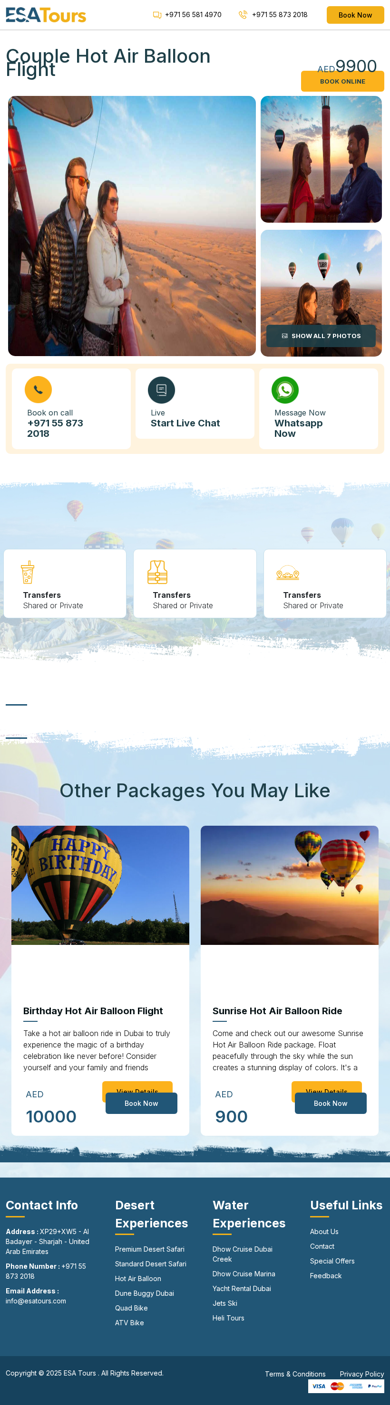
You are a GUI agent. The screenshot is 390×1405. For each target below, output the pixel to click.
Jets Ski (225, 1303)
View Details (137, 1092)
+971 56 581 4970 (193, 14)
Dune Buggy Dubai (144, 1293)
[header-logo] (46, 14)
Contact (322, 1246)
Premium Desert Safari (150, 1249)
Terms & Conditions (295, 1374)
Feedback (326, 1276)
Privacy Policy (362, 1374)
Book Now (355, 15)
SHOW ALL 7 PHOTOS (325, 335)
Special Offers (332, 1261)
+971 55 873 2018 (279, 14)
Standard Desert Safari (150, 1264)
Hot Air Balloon (138, 1278)
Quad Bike (131, 1308)
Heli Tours (228, 1318)
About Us (324, 1231)
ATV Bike (129, 1323)
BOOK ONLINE (342, 81)
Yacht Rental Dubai (242, 1288)
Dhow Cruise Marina (244, 1274)
